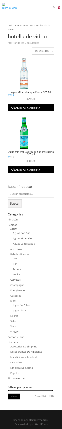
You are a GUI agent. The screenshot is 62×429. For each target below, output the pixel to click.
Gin (15, 258)
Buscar (15, 203)
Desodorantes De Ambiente (26, 351)
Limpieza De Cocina (21, 367)
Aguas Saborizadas (24, 243)
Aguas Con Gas (21, 233)
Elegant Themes (38, 420)
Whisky (14, 331)
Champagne (17, 285)
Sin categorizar (16, 378)
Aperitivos (16, 249)
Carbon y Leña (16, 337)
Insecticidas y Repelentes (24, 357)
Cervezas (15, 279)
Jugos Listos (19, 310)
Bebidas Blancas (19, 254)
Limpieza (13, 342)
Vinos (13, 326)
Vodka (16, 274)
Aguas (13, 228)
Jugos (13, 301)
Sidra (13, 321)
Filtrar (14, 396)
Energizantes (17, 290)
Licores (14, 315)
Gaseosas (15, 295)
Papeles (14, 373)
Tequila (17, 269)
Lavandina (16, 362)
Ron (15, 263)
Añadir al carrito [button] (25, 108)
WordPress (41, 424)
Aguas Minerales (22, 238)
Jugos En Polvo (21, 305)
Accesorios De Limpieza (23, 346)
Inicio (10, 25)
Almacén (13, 219)
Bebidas (12, 225)
